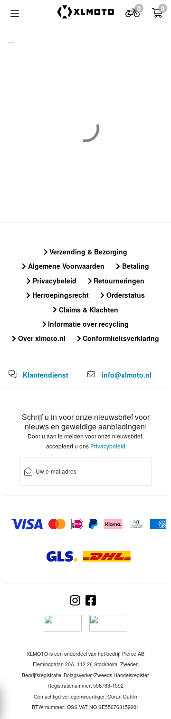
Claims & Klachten (87, 309)
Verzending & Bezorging (87, 251)
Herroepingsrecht (59, 295)
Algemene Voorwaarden (65, 266)
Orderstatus (124, 295)
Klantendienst (45, 374)
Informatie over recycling (87, 324)
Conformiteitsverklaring (120, 338)
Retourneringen (118, 280)
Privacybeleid (53, 280)
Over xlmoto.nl (41, 338)
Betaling (134, 266)
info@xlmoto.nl (127, 374)
